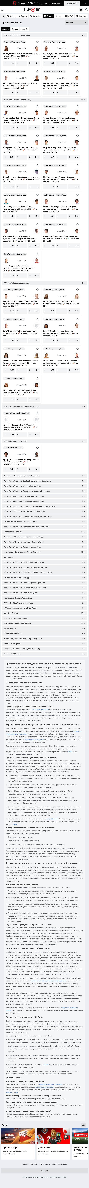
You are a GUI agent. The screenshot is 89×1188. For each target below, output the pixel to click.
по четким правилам (40, 709)
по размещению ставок (44, 1087)
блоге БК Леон (52, 819)
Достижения (44, 1147)
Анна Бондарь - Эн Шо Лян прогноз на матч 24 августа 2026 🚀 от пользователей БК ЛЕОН (20, 85)
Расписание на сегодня (34, 740)
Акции (41, 1164)
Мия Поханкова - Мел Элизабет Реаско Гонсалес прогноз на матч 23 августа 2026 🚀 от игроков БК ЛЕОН (20, 363)
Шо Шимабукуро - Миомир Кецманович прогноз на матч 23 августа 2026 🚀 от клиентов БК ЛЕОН (60, 179)
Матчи (54, 1164)
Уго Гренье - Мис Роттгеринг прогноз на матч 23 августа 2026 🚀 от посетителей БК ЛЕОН (21, 150)
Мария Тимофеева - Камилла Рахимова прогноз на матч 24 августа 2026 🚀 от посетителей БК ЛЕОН (60, 85)
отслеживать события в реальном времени (48, 981)
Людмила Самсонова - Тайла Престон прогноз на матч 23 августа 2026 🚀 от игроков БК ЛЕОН (20, 303)
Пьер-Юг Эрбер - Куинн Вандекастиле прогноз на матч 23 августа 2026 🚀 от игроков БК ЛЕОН (60, 150)
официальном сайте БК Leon (50, 1084)
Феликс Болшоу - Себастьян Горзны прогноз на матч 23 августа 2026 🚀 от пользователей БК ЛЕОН (60, 120)
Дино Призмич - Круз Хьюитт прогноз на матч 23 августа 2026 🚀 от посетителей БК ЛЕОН (21, 179)
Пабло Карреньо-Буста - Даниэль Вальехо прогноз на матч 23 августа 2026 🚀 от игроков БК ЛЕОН (19, 268)
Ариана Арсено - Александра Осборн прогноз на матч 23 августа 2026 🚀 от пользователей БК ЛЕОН (20, 392)
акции (46, 1065)
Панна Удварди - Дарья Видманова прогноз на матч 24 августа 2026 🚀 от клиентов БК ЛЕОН (60, 56)
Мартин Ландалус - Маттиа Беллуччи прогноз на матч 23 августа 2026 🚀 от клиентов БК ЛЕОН (60, 209)
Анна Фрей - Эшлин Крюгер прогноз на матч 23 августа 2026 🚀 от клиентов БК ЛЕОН (61, 303)
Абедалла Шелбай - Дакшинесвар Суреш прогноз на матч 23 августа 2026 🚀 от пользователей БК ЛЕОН (21, 120)
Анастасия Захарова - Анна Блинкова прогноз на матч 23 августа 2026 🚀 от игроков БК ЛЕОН (60, 363)
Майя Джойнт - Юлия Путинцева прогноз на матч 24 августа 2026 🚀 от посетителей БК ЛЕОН (21, 56)
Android (9, 1092)
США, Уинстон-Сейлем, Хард (15, 106)
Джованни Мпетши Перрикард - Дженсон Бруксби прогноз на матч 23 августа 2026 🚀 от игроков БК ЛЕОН (20, 238)
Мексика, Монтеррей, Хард (14, 42)
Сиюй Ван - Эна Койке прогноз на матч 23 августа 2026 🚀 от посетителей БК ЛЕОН (20, 333)
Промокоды (62, 1164)
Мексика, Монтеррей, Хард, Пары (17, 413)
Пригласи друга (10, 1147)
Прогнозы (33, 1164)
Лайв (70, 752)
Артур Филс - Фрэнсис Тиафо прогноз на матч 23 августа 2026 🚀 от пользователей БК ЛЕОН (21, 462)
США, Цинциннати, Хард (13, 448)
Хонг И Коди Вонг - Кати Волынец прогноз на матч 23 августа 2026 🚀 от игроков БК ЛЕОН (60, 333)
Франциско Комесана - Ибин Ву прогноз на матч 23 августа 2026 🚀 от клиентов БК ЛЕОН (61, 238)
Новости (25, 1164)
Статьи (47, 1164)
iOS (16, 1092)
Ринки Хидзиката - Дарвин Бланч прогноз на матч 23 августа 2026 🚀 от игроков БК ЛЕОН (20, 209)
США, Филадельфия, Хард (14, 290)
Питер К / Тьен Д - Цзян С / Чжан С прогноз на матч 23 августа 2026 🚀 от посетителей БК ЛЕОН (20, 427)
